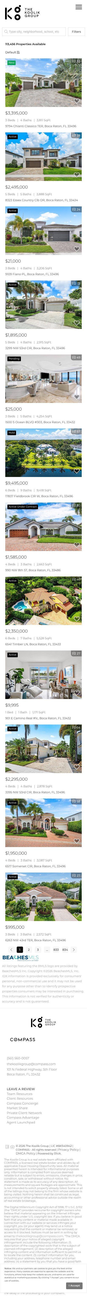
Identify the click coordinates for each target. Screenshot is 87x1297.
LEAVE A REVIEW (21, 1089)
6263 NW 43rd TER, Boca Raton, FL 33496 (35, 940)
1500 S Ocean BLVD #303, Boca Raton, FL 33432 (40, 422)
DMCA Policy (25, 1153)
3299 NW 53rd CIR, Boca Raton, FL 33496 (35, 348)
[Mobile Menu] (78, 7)
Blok (57, 1153)
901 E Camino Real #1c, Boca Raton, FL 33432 (38, 718)
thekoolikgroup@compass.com (31, 1064)
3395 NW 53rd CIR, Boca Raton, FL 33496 (35, 792)
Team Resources (19, 1094)
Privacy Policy (68, 1150)
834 (65, 950)
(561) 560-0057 (18, 1058)
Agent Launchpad (21, 1122)
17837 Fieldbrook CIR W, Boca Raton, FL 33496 (39, 496)
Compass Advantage (23, 1117)
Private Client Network (24, 1113)
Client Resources (20, 1098)
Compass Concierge (22, 1103)
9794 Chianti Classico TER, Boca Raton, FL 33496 (40, 126)
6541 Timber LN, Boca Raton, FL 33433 (33, 644)
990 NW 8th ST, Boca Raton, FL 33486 (33, 570)
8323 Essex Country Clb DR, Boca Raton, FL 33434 (41, 200)
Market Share (17, 1108)
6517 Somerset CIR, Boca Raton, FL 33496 (35, 866)
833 (56, 950)
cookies (41, 1268)
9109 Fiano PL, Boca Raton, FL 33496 (32, 274)
